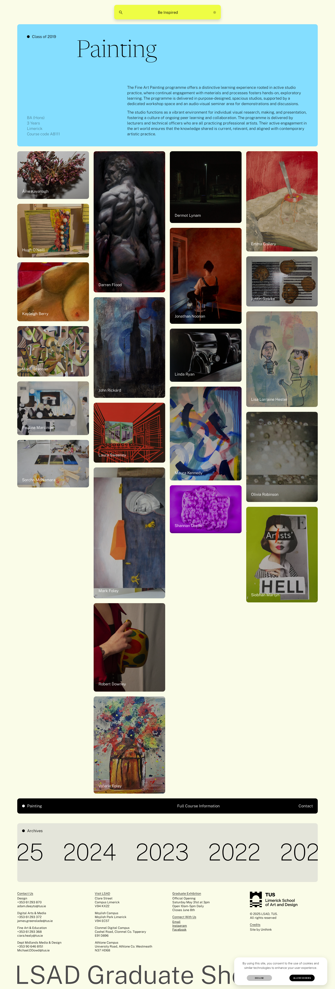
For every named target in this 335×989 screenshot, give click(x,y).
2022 (171, 852)
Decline (259, 978)
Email (176, 922)
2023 (99, 852)
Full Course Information (198, 806)
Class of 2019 (44, 36)
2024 (26, 852)
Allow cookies (302, 978)
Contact (306, 806)
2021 (241, 852)
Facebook (179, 929)
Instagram (179, 926)
